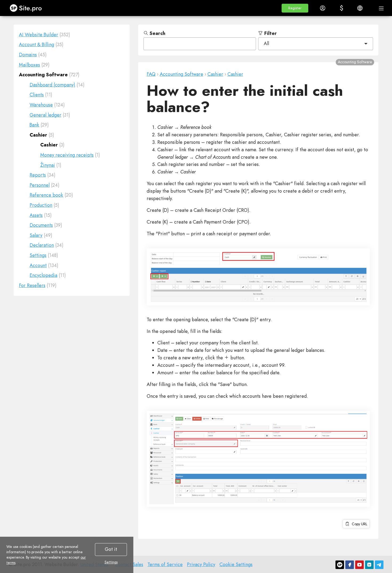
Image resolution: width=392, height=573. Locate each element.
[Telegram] (379, 564)
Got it (111, 549)
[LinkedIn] (369, 564)
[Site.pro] (339, 564)
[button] (295, 8)
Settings (111, 562)
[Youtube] (359, 564)
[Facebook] (349, 564)
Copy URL (358, 524)
